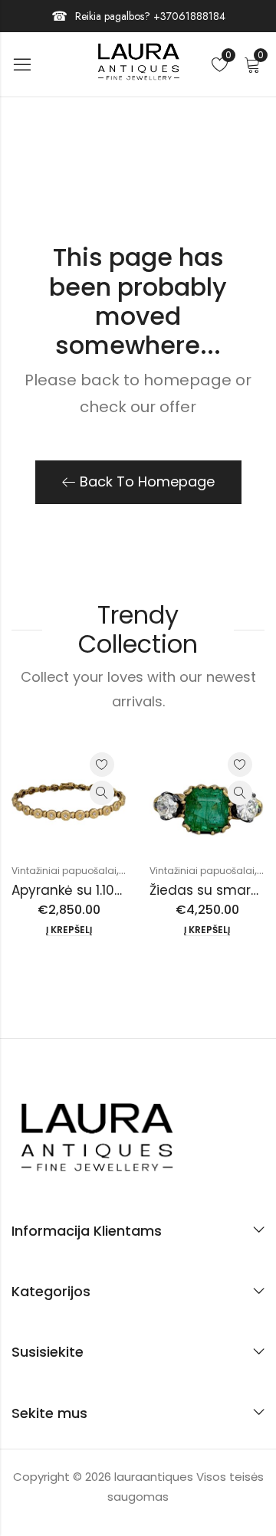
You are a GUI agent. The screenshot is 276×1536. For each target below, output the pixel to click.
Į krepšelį (69, 930)
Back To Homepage (147, 481)
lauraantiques (155, 1477)
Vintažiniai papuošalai (64, 870)
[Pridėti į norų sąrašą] (102, 764)
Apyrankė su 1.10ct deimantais (110, 890)
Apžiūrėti (102, 793)
